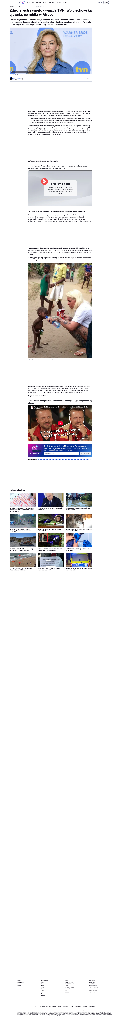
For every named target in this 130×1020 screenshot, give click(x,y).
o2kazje (38, 2)
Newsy (66, 980)
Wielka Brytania (44, 997)
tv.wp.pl (19, 983)
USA (42, 992)
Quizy (44, 2)
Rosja (42, 985)
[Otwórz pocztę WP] (96, 2)
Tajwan (42, 990)
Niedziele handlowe (69, 982)
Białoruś (43, 995)
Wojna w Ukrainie (68, 988)
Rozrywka (51, 2)
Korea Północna (44, 980)
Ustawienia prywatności (88, 1006)
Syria (42, 988)
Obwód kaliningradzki (69, 983)
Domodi (19, 980)
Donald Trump (92, 982)
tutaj (46, 1017)
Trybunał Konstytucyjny (70, 987)
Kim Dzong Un (92, 980)
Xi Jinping (91, 988)
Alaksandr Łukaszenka (93, 987)
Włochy (42, 987)
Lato (66, 990)
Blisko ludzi (30, 2)
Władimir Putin (92, 983)
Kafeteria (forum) (20, 982)
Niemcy (42, 993)
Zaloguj (106, 2)
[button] (100, 2)
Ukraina (43, 982)
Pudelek (19, 985)
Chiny (66, 985)
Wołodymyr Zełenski (93, 990)
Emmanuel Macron (93, 985)
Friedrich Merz (92, 992)
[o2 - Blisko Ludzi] (24, 2)
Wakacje (67, 992)
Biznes (65, 2)
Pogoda (59, 2)
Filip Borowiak (17, 78)
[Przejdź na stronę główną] (19, 3)
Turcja (42, 983)
